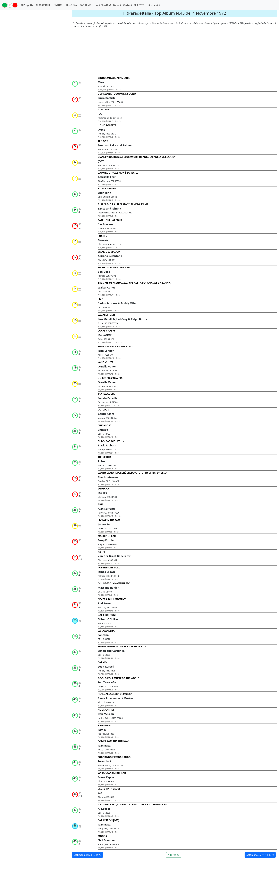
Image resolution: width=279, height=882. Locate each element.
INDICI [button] (58, 5)
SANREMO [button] (86, 5)
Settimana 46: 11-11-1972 (260, 854)
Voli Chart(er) (103, 5)
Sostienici (154, 5)
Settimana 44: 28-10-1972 (87, 854)
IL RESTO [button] (139, 5)
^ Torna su (173, 854)
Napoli (117, 5)
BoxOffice (71, 5)
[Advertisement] (174, 53)
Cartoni (127, 5)
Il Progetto (27, 5)
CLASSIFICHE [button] (43, 5)
